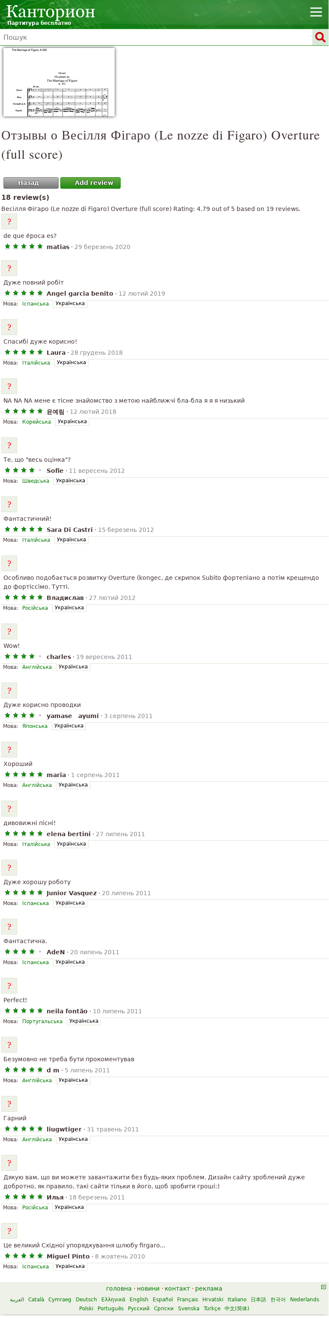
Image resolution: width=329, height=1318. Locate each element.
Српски (164, 1309)
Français (187, 1300)
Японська (34, 726)
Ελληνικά (113, 1300)
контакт (177, 1288)
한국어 (278, 1300)
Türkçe (212, 1309)
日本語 (258, 1300)
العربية (17, 1300)
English (139, 1300)
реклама (208, 1288)
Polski (86, 1309)
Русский (139, 1309)
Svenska (188, 1309)
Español (163, 1300)
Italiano (237, 1300)
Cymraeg (59, 1300)
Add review (94, 182)
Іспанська (35, 304)
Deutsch (86, 1300)
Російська (35, 608)
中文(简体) (237, 1309)
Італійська (36, 363)
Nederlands (304, 1300)
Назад (28, 182)
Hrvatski (212, 1300)
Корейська (36, 422)
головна (119, 1288)
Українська (70, 303)
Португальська (42, 1021)
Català (36, 1300)
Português (111, 1309)
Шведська (35, 481)
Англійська (37, 667)
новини (148, 1288)
